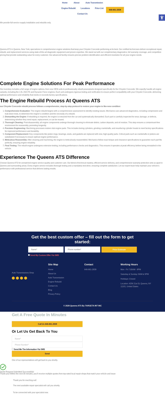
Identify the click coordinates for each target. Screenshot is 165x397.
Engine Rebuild (68, 8)
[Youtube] (21, 278)
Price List (99, 8)
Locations (85, 8)
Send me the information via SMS (29, 349)
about (76, 3)
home (65, 3)
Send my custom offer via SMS (44, 255)
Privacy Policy (54, 294)
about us (52, 274)
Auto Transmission (94, 3)
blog (50, 290)
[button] (162, 17)
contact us (82, 14)
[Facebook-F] (13, 278)
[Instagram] (17, 278)
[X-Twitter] (25, 278)
